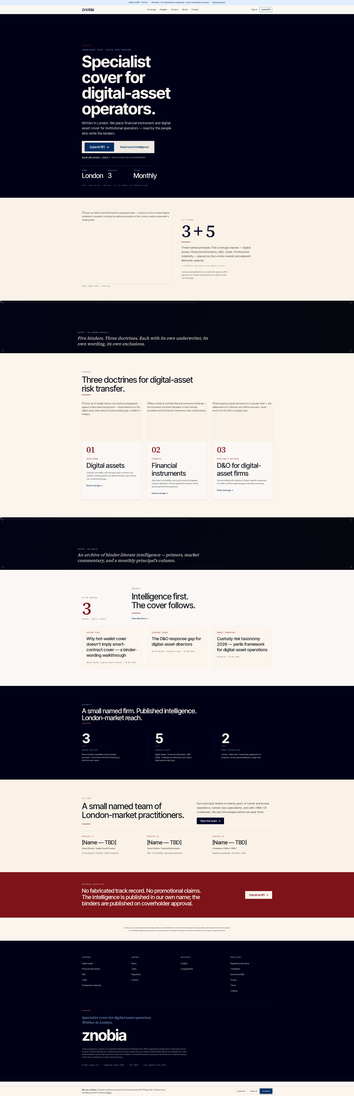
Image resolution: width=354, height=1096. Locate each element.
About (185, 9)
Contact (194, 9)
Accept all (266, 1091)
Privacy (233, 980)
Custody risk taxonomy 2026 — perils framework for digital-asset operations (242, 644)
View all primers (140, 618)
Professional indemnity (91, 985)
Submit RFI (265, 9)
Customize (241, 1091)
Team (133, 969)
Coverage (151, 9)
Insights (163, 9)
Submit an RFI (258, 895)
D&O (84, 974)
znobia (88, 9)
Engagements (187, 969)
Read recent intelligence (134, 147)
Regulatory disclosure (239, 963)
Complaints (235, 969)
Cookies (233, 991)
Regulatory (136, 974)
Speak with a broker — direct (96, 157)
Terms (233, 985)
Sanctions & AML (237, 974)
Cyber (84, 980)
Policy (108, 1092)
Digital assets (87, 963)
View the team (210, 821)
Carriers (174, 9)
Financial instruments (91, 969)
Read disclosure (219, 2)
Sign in (254, 9)
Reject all (253, 1091)
